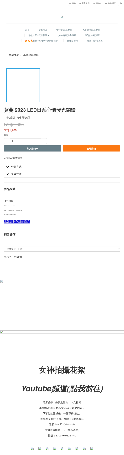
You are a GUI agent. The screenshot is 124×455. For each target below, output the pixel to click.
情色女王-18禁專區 (38, 35)
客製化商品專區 (95, 40)
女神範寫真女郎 (64, 29)
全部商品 (14, 55)
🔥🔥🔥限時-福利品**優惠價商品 (41, 40)
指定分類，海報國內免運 (18, 117)
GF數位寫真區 (92, 35)
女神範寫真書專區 (67, 35)
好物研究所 (72, 40)
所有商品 (42, 29)
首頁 (27, 29)
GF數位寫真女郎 (92, 29)
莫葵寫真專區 (31, 55)
